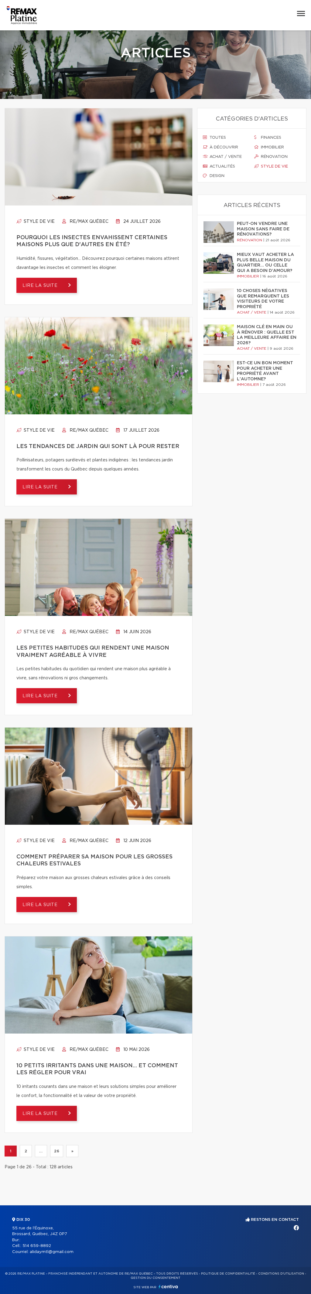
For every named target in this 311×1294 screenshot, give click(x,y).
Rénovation (274, 157)
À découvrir (223, 147)
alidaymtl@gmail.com (51, 1252)
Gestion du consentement (155, 1277)
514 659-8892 (36, 1246)
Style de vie (38, 221)
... (41, 1151)
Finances (270, 138)
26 (56, 1151)
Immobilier (272, 147)
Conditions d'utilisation (281, 1273)
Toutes (217, 138)
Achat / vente (225, 157)
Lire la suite (40, 286)
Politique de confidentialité (228, 1273)
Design (216, 176)
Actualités (221, 166)
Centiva (168, 1287)
